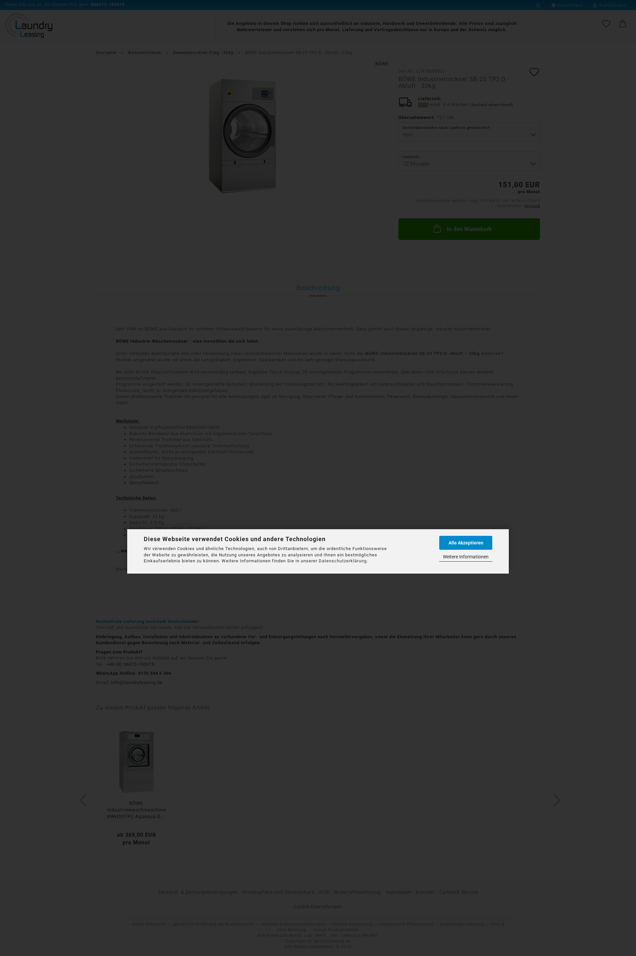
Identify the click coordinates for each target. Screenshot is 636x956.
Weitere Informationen (466, 556)
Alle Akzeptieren (466, 542)
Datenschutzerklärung (343, 560)
